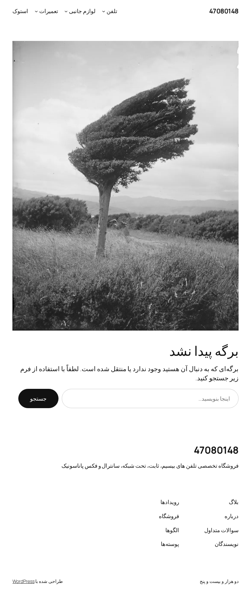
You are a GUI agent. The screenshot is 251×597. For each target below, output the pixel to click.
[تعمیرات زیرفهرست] (36, 11)
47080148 (224, 11)
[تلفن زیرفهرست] (103, 11)
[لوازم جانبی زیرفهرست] (66, 11)
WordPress (23, 581)
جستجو (38, 398)
